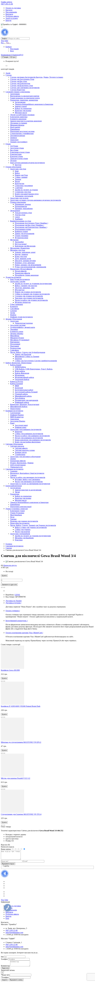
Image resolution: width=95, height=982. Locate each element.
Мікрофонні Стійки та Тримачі (27, 356)
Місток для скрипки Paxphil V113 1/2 (15, 778)
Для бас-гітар (20, 215)
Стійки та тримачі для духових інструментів (32, 294)
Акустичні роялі (21, 425)
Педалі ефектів (21, 271)
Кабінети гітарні (21, 231)
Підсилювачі (15, 344)
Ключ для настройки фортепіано (28, 442)
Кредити (9, 10)
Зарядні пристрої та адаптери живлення (26, 121)
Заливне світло (21, 452)
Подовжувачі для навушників (26, 400)
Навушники (15, 342)
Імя (2, 957)
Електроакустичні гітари (20, 152)
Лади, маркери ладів (23, 259)
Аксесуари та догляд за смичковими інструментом (30, 484)
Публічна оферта (12, 16)
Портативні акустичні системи (22, 131)
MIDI (17, 386)
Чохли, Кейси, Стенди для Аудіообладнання (27, 352)
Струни (9, 75)
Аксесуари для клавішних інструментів (25, 429)
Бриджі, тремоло (21, 254)
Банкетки (18, 432)
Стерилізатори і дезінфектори (22, 133)
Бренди (8, 20)
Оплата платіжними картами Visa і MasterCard (24, 633)
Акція (8, 73)
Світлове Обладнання (14, 444)
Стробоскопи (20, 454)
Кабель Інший (15, 365)
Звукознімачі (15, 211)
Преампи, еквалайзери (24, 208)
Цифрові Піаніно (17, 415)
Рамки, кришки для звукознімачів (28, 265)
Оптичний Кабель (22, 379)
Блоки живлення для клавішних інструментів (33, 440)
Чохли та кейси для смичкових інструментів (27, 477)
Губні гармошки (16, 304)
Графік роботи (6, 2)
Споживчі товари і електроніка (18, 92)
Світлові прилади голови (25, 450)
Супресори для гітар (23, 192)
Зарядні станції (21, 106)
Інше (17, 171)
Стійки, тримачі (21, 177)
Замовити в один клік (9, 584)
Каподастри (19, 183)
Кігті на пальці (21, 244)
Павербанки (15, 129)
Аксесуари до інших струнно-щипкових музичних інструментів (35, 200)
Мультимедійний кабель (24, 377)
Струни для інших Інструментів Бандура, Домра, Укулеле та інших (36, 77)
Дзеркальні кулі (16, 467)
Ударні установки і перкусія (17, 509)
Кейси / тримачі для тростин (26, 286)
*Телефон (5, 977)
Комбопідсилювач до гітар (20, 221)
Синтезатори (15, 413)
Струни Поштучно (17, 90)
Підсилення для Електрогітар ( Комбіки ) (31, 227)
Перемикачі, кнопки (23, 204)
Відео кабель (20, 371)
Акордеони (14, 419)
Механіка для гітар (17, 250)
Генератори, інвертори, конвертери (24, 100)
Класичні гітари (16, 156)
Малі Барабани (16, 515)
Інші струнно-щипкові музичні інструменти (27, 163)
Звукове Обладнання (14, 319)
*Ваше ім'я (5, 975)
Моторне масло (21, 113)
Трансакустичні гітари (19, 158)
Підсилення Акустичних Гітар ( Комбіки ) (31, 223)
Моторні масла (21, 500)
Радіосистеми (15, 348)
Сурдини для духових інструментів (29, 296)
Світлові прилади (17, 446)
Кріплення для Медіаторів (25, 246)
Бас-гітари (14, 150)
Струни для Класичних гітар (21, 86)
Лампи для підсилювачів (24, 233)
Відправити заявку (16, 980)
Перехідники (15, 409)
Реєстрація (14, 49)
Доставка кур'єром (13, 603)
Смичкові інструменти (14, 469)
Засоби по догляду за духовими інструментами (33, 284)
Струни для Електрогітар (20, 83)
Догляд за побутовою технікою (22, 115)
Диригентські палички (24, 323)
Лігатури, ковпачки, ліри (24, 288)
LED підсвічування (17, 465)
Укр (7, 43)
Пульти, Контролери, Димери (21, 463)
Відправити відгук (8, 864)
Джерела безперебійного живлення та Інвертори (34, 104)
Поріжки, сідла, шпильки (25, 263)
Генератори (14, 494)
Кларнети (14, 306)
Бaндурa (18, 165)
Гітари (8, 144)
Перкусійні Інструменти (19, 523)
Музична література (23, 302)
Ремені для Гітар (21, 175)
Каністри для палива (23, 111)
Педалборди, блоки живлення (26, 275)
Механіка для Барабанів (24, 538)
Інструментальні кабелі (24, 390)
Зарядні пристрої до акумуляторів (28, 490)
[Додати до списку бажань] (2, 587)
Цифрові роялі (20, 427)
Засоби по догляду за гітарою (26, 190)
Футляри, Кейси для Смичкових (27, 479)
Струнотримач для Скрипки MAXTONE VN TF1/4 (21, 814)
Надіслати (5, 968)
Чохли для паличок (22, 532)
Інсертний (19, 388)
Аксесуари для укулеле (19, 198)
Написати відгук (10, 565)
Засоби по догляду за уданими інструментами (33, 536)
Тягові (17, 492)
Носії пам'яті (15, 127)
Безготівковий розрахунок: (17, 621)
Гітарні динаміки (21, 236)
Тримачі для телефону (18, 142)
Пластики (19, 540)
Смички (13, 475)
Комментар (5, 966)
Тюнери (18, 179)
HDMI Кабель (20, 367)
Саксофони (14, 309)
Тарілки (13, 519)
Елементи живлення (18, 119)
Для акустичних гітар (23, 213)
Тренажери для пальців (24, 196)
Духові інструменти (13, 277)
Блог (7, 918)
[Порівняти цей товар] (4, 587)
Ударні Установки (17, 513)
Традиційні (19, 242)
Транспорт (14, 140)
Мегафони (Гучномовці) (19, 340)
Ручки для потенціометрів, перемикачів (30, 267)
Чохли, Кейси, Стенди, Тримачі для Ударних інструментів (33, 525)
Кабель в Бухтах (16, 381)
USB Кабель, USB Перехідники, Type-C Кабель (33, 369)
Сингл (17, 217)
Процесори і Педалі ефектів (21, 269)
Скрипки (13, 471)
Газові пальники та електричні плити (25, 98)
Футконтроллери (21, 238)
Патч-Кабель (20, 398)
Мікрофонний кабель (23, 396)
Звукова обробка (16, 334)
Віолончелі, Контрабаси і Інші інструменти (27, 473)
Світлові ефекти (21, 448)
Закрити (4, 980)
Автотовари (15, 94)
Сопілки (13, 311)
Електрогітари (16, 154)
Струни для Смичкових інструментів (25, 88)
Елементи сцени (16, 331)
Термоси (13, 138)
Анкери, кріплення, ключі (25, 252)
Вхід (12, 51)
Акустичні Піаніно (17, 421)
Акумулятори (20, 102)
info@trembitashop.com (14, 932)
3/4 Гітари (14, 146)
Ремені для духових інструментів (28, 292)
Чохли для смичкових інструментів (29, 482)
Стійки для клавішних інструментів (29, 434)
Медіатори (14, 240)
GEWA (17, 595)
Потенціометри (21, 206)
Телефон (4, 959)
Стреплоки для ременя (24, 186)
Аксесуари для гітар (18, 169)
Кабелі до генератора (23, 108)
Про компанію (11, 12)
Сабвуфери (14, 350)
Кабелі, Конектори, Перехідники (19, 363)
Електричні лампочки (18, 117)
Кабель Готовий (16, 384)
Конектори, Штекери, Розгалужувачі (24, 404)
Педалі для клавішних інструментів (29, 438)
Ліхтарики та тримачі (18, 123)
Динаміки (14, 329)
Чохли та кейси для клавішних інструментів (32, 436)
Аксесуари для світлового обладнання (25, 457)
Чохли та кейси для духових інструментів (31, 300)
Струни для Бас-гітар (18, 81)
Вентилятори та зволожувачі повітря (24, 96)
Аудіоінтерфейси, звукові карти (22, 327)
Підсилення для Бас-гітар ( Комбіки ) (29, 225)
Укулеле (13, 161)
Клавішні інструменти (14, 411)
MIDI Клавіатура (17, 417)
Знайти (4, 38)
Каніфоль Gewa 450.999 (10, 670)
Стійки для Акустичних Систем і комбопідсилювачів (36, 361)
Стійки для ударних (22, 529)
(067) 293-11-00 (7, 4)
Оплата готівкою (13, 611)
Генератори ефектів (18, 461)
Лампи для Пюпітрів (23, 354)
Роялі (12, 423)
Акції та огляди (12, 18)
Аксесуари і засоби (17, 281)
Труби (12, 313)
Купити (4, 575)
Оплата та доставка (13, 8)
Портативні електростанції (20, 507)
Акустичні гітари (17, 148)
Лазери (13, 459)
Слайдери (19, 188)
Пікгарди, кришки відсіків (25, 261)
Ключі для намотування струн (27, 194)
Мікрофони (14, 336)
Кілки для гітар (21, 256)
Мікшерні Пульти (17, 338)
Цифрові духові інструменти (21, 317)
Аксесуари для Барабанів (20, 534)
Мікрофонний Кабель (18, 407)
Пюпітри (18, 359)
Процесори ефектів (22, 273)
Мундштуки (19, 290)
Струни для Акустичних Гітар (22, 79)
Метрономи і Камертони (20, 248)
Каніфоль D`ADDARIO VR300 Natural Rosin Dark (20, 706)
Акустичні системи (17, 325)
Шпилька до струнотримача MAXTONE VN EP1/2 (21, 742)
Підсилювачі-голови (23, 229)
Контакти (9, 14)
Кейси (17, 173)
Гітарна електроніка (18, 202)
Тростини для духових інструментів (29, 298)
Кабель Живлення (22, 373)
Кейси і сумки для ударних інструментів (31, 527)
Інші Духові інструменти (20, 279)
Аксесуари (14, 321)
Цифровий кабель (22, 402)
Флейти (13, 315)
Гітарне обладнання (13, 167)
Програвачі (14, 346)
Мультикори (19, 375)
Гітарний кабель (21, 394)
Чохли (17, 181)
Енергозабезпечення (14, 486)
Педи (12, 517)
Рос (2, 43)
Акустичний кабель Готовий (26, 392)
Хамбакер (19, 219)
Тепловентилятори (17, 136)
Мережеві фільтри (17, 125)
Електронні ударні (17, 511)
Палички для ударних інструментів (24, 521)
